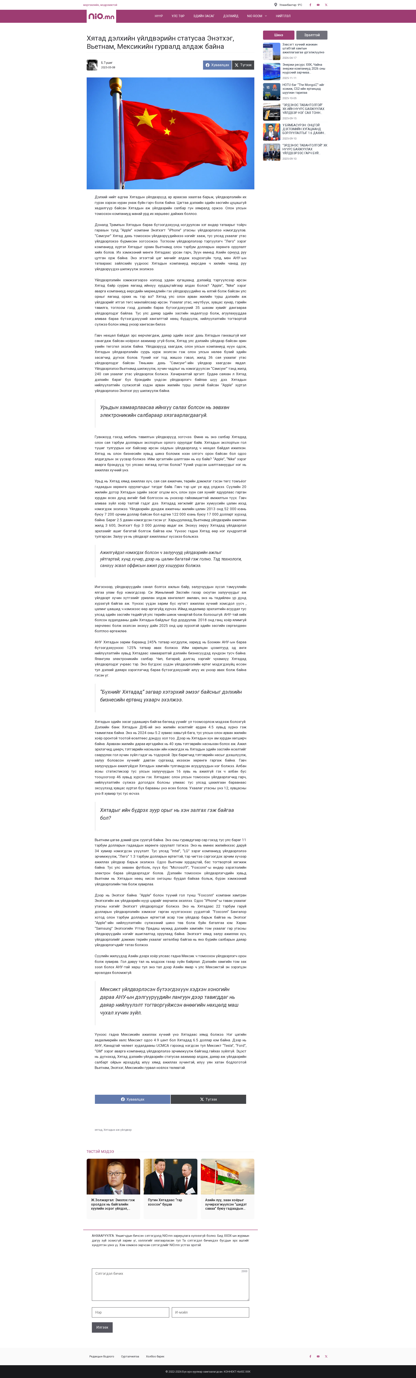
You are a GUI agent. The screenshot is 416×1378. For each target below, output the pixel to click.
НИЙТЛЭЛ (283, 16)
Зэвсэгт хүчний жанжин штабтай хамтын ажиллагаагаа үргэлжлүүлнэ (303, 48)
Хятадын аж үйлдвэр (118, 1129)
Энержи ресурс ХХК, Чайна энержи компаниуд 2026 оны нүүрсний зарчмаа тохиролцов (304, 69)
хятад (98, 1129)
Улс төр (178, 16)
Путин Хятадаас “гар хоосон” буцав (165, 1202)
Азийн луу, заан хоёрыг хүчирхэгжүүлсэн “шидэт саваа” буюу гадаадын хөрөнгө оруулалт (226, 1204)
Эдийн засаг (203, 16)
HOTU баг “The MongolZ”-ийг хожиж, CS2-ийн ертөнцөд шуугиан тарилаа (303, 89)
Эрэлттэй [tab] (312, 35)
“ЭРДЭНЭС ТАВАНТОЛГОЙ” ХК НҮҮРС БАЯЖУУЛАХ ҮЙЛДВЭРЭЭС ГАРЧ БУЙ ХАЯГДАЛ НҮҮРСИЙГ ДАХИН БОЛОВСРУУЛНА (305, 149)
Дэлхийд (231, 16)
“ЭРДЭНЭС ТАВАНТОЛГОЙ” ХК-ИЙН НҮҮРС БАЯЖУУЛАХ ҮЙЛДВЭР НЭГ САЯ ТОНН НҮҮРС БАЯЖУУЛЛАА (303, 109)
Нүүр (159, 16)
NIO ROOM (254, 16)
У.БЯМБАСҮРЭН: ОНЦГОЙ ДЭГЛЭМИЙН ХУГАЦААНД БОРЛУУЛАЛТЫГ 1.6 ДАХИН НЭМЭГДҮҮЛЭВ (303, 129)
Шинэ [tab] (278, 35)
